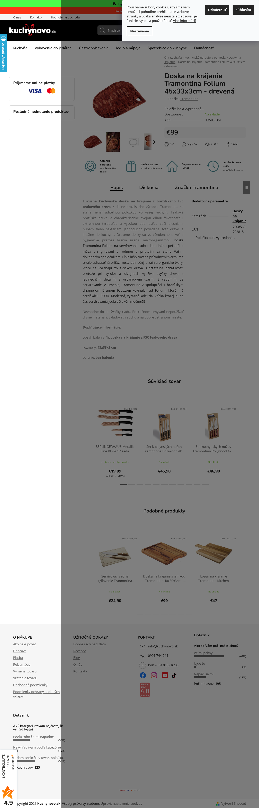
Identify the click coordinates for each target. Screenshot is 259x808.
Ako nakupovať (24, 644)
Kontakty (36, 17)
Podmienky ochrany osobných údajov (36, 693)
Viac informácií (184, 20)
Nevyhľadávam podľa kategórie (37, 747)
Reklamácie (22, 664)
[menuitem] (20, 48)
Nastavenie (139, 31)
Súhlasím (243, 10)
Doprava (19, 651)
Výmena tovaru (25, 671)
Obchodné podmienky (30, 685)
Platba (18, 657)
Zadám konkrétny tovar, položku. (38, 758)
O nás (17, 17)
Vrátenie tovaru (25, 678)
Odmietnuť (217, 10)
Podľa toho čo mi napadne (33, 737)
